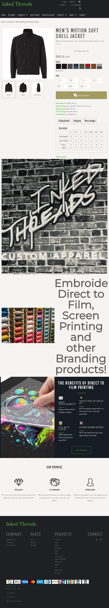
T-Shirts (58, 540)
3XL (70, 86)
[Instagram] (101, 540)
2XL (58, 86)
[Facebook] (96, 540)
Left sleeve (37, 95)
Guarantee (9, 542)
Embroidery (60, 103)
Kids (56, 551)
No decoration (60, 114)
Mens (57, 545)
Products (10, 22)
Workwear (58, 562)
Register (72, 2)
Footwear (58, 573)
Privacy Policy (11, 545)
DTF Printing (60, 112)
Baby (56, 553)
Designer (34, 542)
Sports (57, 565)
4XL (82, 86)
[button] (63, 5)
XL (94, 80)
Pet (56, 567)
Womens (58, 548)
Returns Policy (11, 540)
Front (9, 95)
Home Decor (59, 570)
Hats (56, 542)
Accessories (59, 556)
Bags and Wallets (60, 559)
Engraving (59, 109)
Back (23, 95)
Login (65, 2)
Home (3, 22)
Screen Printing (61, 106)
